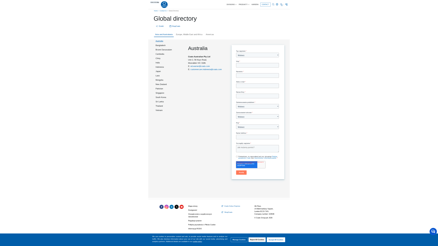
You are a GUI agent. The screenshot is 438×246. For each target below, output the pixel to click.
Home (156, 11)
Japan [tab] (158, 71)
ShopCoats (176, 26)
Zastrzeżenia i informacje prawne (265, 158)
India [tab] (158, 63)
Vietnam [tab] (159, 110)
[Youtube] (182, 207)
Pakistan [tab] (159, 89)
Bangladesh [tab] (161, 45)
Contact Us (163, 11)
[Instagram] (166, 207)
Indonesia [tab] (160, 67)
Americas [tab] (210, 34)
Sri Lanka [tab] (160, 102)
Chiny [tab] (158, 58)
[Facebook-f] (161, 207)
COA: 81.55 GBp (155, 2)
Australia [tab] (159, 41)
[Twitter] (177, 207)
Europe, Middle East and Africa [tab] (189, 34)
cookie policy (197, 241)
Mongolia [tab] (159, 80)
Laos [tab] (158, 76)
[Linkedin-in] (171, 207)
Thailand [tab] (159, 106)
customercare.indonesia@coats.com (206, 69)
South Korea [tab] (161, 97)
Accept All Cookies (276, 240)
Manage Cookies (239, 240)
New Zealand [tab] (161, 84)
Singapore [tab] (160, 93)
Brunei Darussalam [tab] (164, 50)
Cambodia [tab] (160, 54)
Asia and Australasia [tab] (164, 34)
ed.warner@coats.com (200, 66)
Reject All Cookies (257, 240)
